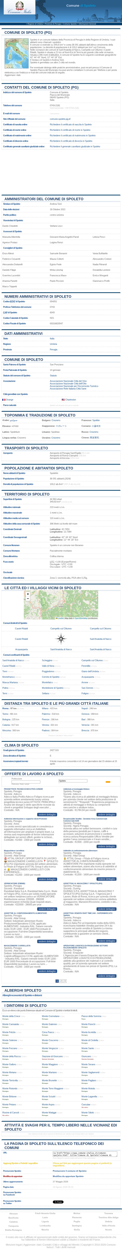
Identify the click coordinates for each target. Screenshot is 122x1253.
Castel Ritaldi (21, 628)
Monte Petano (9, 1104)
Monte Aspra (48, 1104)
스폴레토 (96, 426)
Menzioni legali (14, 1244)
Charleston (70, 399)
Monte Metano (9, 1072)
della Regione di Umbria (97, 39)
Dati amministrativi (23, 334)
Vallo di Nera (48, 666)
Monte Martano (49, 1072)
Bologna (6, 719)
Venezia (85, 725)
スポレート (61, 426)
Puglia (77, 1221)
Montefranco (8, 677)
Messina (6, 730)
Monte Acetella (89, 1032)
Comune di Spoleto (23, 360)
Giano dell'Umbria (90, 671)
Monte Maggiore (50, 1064)
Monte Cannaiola (10, 1024)
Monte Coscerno (50, 1040)
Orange (9, 399)
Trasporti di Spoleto (26, 448)
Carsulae (86, 1104)
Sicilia (77, 1229)
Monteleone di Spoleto (52, 688)
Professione (17, 779)
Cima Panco (48, 1032)
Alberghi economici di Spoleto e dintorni (22, 995)
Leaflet (61, 618)
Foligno (85, 693)
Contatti (47, 1244)
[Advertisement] (61, 171)
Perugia (53, 349)
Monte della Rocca (11, 1056)
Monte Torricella (10, 1080)
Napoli (85, 708)
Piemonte (77, 1217)
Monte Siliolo (88, 1112)
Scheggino (47, 660)
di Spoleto (81, 5)
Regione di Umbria (35, 24)
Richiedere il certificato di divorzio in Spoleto (71, 141)
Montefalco (47, 682)
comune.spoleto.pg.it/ (60, 119)
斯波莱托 (94, 437)
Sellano (45, 693)
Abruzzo (13, 1213)
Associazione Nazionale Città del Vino (68, 381)
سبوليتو (13, 420)
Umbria (53, 344)
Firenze (45, 719)
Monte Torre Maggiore (52, 1088)
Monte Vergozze (50, 1048)
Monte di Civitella (90, 1040)
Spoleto (33, 39)
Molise (76, 1213)
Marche (45, 1229)
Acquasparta (21, 649)
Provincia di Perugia (53, 24)
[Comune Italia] (19, 13)
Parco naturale (9, 405)
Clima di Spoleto (21, 745)
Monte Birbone (9, 1096)
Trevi (4, 671)
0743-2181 (55, 105)
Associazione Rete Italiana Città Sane (68, 388)
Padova (45, 730)
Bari (83, 719)
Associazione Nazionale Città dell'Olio (68, 383)
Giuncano (86, 1056)
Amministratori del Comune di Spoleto (43, 199)
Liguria (45, 1221)
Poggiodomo (48, 671)
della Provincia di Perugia (70, 39)
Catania (6, 725)
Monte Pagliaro (89, 1080)
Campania (13, 1226)
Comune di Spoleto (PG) (28, 32)
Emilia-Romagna (13, 1230)
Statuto (53, 375)
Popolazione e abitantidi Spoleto (38, 468)
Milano (45, 708)
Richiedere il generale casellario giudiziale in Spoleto (75, 146)
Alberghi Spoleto (22, 990)
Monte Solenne (9, 1040)
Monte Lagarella (89, 1096)
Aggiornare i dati (12, 75)
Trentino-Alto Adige (108, 1217)
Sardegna (77, 1225)
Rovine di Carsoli (10, 1112)
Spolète (96, 420)
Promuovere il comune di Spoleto (70, 1171)
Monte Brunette (49, 1080)
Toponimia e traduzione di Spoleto (39, 415)
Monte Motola (88, 1088)
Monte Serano (88, 1064)
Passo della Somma (91, 1016)
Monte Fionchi (88, 1024)
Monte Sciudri (48, 1096)
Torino (5, 714)
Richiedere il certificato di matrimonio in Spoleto (73, 135)
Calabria (13, 1222)
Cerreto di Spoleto (50, 677)
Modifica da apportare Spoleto (68, 1176)
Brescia (85, 730)
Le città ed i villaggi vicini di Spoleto (42, 588)
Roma (5, 708)
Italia (52, 338)
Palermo (46, 714)
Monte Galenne (49, 1024)
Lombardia (45, 1225)
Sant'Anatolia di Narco (69, 49)
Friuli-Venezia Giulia (45, 1213)
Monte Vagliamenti (90, 1072)
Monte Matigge (49, 1112)
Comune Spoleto (70, 24)
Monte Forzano (9, 1048)
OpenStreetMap (81, 618)
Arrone (85, 682)
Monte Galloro (9, 1064)
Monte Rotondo (9, 1088)
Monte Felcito (8, 1032)
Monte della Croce (11, 1016)
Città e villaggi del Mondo (66, 1244)
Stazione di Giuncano (52, 1056)
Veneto (108, 1229)
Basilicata (13, 1218)
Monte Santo (88, 1048)
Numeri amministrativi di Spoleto (37, 297)
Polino (5, 688)
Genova (85, 714)
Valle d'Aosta (108, 1225)
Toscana (108, 1213)
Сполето (56, 420)
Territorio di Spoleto (27, 494)
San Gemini (87, 688)
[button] (28, 594)
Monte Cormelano (50, 1016)
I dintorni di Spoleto (25, 1006)
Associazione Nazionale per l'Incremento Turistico (74, 386)
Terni (78, 52)
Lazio (45, 1217)
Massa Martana (10, 682)
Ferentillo (86, 666)
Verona (45, 725)
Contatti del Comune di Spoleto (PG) (41, 87)
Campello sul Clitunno (92, 49)
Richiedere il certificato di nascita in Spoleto (71, 124)
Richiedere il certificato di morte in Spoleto (70, 130)
